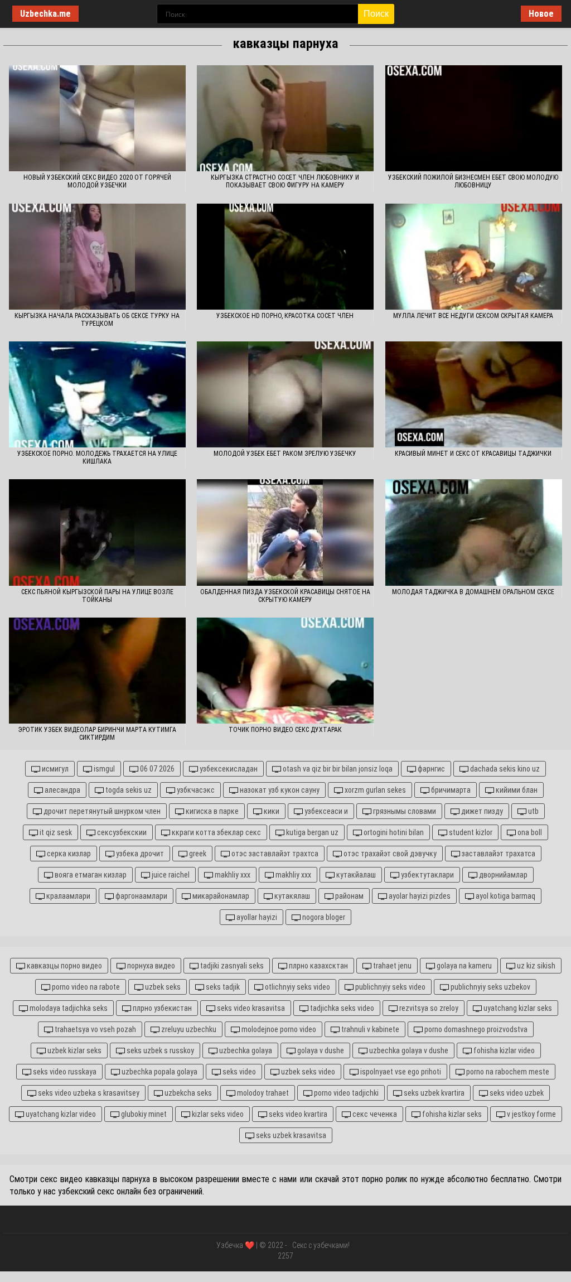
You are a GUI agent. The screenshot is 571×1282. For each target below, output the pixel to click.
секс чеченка (374, 1114)
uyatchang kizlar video (60, 1114)
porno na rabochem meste (506, 1071)
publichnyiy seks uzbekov (489, 986)
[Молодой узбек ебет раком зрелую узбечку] (285, 394)
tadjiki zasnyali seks (231, 965)
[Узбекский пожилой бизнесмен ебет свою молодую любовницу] (473, 118)
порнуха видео (150, 965)
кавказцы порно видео (63, 965)
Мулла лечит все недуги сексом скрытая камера (473, 316)
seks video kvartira (297, 1114)
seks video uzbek (516, 1092)
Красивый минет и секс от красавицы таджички (473, 453)
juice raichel (170, 874)
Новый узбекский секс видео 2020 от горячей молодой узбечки (97, 181)
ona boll (529, 832)
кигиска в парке (211, 811)
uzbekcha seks (187, 1092)
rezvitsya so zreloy (428, 1008)
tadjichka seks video (341, 1008)
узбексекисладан (228, 768)
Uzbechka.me (45, 13)
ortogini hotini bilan (393, 832)
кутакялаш (291, 895)
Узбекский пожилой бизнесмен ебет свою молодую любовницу (473, 181)
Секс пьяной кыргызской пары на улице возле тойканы (97, 596)
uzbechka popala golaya (158, 1071)
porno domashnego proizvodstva (475, 1029)
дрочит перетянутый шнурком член (101, 811)
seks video (238, 1071)
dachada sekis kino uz (504, 768)
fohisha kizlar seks (451, 1114)
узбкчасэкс (195, 789)
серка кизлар (68, 853)
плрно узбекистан (161, 1008)
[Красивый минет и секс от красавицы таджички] (473, 394)
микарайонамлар (220, 895)
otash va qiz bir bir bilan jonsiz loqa (337, 768)
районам (348, 895)
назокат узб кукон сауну (279, 789)
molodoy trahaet (262, 1092)
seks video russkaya (63, 1071)
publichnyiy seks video (389, 986)
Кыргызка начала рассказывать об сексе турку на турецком (97, 319)
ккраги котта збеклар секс (215, 832)
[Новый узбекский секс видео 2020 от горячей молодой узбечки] (97, 118)
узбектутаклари (426, 874)
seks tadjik (222, 986)
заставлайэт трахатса (497, 853)
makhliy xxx (231, 874)
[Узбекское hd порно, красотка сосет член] (285, 257)
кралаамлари (67, 895)
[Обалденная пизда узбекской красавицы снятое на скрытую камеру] (285, 532)
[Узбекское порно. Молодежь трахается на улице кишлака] (97, 394)
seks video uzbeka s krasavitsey (87, 1092)
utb (532, 811)
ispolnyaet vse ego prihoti (400, 1071)
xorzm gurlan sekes (374, 789)
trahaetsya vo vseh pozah (94, 1029)
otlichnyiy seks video (296, 986)
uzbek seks (162, 986)
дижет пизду (481, 811)
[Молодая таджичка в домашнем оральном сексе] (473, 532)
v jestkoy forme (530, 1114)
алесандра (61, 789)
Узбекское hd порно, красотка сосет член (285, 316)
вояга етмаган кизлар (90, 874)
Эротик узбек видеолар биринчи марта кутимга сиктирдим (97, 733)
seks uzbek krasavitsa (290, 1135)
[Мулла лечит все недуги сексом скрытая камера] (473, 257)
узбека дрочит (139, 853)
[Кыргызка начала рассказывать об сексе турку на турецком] (97, 257)
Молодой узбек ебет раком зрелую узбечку (285, 453)
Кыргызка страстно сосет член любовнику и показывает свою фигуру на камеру (285, 181)
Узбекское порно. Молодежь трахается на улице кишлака (97, 457)
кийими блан (516, 789)
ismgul (103, 768)
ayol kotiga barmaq (504, 895)
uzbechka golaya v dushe (407, 1050)
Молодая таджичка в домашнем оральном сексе (473, 592)
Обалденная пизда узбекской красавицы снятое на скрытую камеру (285, 596)
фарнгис (430, 768)
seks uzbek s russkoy (159, 1050)
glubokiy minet (143, 1114)
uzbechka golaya (244, 1050)
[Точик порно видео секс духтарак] (285, 671)
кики (270, 811)
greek (196, 853)
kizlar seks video (217, 1114)
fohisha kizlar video (503, 1050)
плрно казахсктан (317, 965)
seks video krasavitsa (250, 1008)
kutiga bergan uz (311, 832)
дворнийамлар (502, 874)
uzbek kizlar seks (73, 1050)
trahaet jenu (391, 965)
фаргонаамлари (140, 895)
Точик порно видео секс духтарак (285, 730)
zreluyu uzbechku (187, 1029)
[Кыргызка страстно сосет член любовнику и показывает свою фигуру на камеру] (285, 118)
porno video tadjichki (345, 1092)
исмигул (54, 768)
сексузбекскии (121, 832)
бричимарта (450, 789)
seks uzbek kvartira (433, 1092)
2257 (285, 1255)
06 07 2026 (156, 768)
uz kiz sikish (535, 965)
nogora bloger (323, 917)
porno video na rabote (85, 986)
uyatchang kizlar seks (517, 1008)
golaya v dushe (320, 1050)
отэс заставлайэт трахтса (274, 853)
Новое (541, 13)
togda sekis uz (128, 789)
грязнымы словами (403, 811)
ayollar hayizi (256, 917)
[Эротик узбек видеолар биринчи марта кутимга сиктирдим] (97, 671)
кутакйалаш (355, 874)
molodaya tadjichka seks (68, 1008)
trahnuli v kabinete (369, 1029)
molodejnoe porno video (278, 1029)
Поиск (376, 13)
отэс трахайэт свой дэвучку (389, 853)
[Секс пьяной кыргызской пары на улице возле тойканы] (97, 532)
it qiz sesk (55, 832)
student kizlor (469, 832)
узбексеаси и (325, 811)
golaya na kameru (463, 965)
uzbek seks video (307, 1071)
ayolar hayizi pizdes (419, 895)
